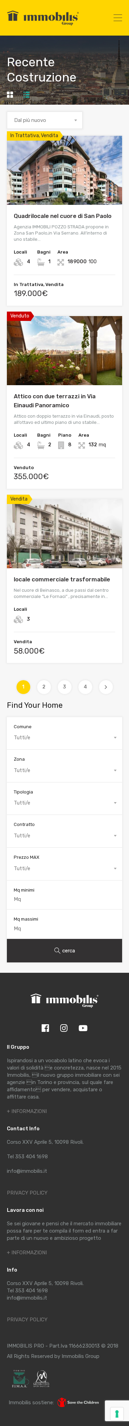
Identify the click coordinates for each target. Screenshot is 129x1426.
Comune (23, 726)
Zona (19, 759)
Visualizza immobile (64, 191)
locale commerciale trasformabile (62, 579)
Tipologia (23, 792)
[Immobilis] (43, 25)
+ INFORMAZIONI (27, 1111)
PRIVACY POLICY (27, 1193)
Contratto (24, 824)
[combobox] (45, 120)
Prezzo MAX (26, 857)
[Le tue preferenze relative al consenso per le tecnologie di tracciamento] (116, 1413)
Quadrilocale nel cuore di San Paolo (62, 215)
